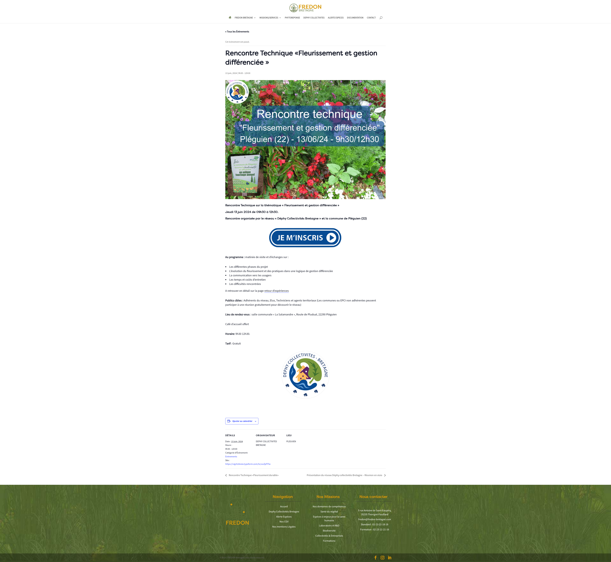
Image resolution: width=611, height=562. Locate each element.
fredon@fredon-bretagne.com (374, 519)
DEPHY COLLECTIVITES (313, 18)
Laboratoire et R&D (329, 525)
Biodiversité (329, 530)
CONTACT (371, 18)
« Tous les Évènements (237, 31)
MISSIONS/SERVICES (269, 18)
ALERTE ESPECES (336, 18)
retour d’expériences (276, 291)
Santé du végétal (329, 511)
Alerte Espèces (284, 516)
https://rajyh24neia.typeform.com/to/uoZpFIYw (247, 464)
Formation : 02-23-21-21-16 (374, 529)
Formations (329, 540)
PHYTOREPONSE (292, 18)
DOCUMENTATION (355, 18)
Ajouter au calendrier (242, 421)
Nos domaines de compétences (329, 506)
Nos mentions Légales (284, 526)
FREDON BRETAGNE (244, 18)
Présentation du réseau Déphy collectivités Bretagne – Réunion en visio (345, 475)
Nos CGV (284, 521)
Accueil (284, 506)
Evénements (231, 456)
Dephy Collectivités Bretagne (284, 511)
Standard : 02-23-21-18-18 (374, 524)
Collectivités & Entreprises (329, 535)
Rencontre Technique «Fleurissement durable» (253, 475)
